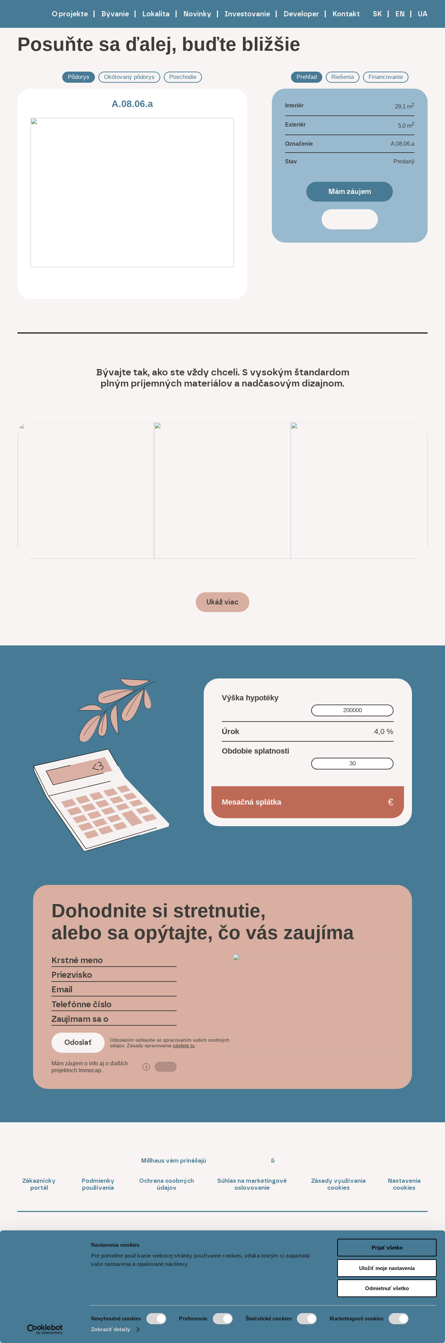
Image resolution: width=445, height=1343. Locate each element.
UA (423, 13)
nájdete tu (184, 1045)
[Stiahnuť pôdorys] (39, 284)
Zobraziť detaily (110, 1329)
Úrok (230, 731)
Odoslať (77, 1042)
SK (377, 13)
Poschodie (182, 76)
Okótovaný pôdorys (129, 76)
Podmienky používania (98, 1184)
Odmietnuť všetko (387, 1288)
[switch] (223, 1318)
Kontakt (346, 13)
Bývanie (115, 13)
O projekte (70, 13)
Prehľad (307, 76)
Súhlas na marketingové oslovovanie (252, 1184)
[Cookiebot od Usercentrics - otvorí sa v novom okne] (45, 1329)
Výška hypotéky (250, 697)
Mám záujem (349, 191)
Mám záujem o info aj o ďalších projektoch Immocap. (99, 1067)
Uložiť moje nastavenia (387, 1268)
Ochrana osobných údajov (166, 1184)
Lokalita (156, 13)
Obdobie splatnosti (255, 751)
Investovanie (247, 13)
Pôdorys (78, 76)
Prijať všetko (387, 1248)
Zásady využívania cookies (338, 1184)
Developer (301, 13)
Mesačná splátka (251, 802)
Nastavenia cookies (404, 1184)
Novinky (197, 13)
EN (400, 13)
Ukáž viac (222, 602)
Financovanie (386, 76)
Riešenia (342, 76)
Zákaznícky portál (39, 1184)
